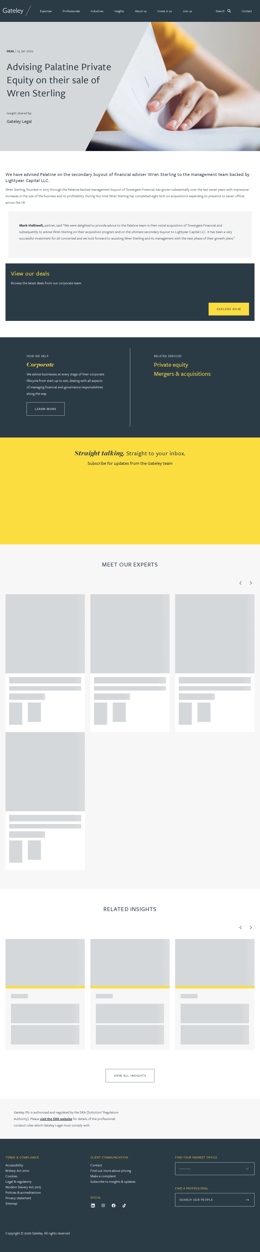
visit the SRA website (56, 1118)
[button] (46, 11)
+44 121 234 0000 (14, 707)
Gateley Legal (19, 121)
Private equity (171, 364)
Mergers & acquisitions (182, 373)
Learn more (50, 408)
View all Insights (130, 1075)
